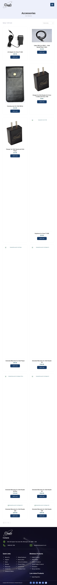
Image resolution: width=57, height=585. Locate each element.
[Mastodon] (46, 583)
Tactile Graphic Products (38, 564)
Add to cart (15, 57)
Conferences (21, 566)
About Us (7, 557)
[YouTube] (40, 583)
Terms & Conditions (22, 562)
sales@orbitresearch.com (40, 545)
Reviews (7, 564)
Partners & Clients (9, 571)
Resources (7, 566)
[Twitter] (34, 583)
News (6, 562)
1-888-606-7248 (11, 545)
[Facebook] (31, 583)
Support (7, 559)
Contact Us (7, 569)
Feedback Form (21, 569)
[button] (52, 4)
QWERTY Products (36, 562)
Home (26, 15)
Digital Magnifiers (36, 577)
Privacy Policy (21, 564)
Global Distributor (22, 557)
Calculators (34, 566)
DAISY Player (35, 559)
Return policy (21, 559)
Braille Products (35, 557)
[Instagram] (37, 583)
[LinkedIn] (43, 583)
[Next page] (10, 523)
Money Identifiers (36, 569)
